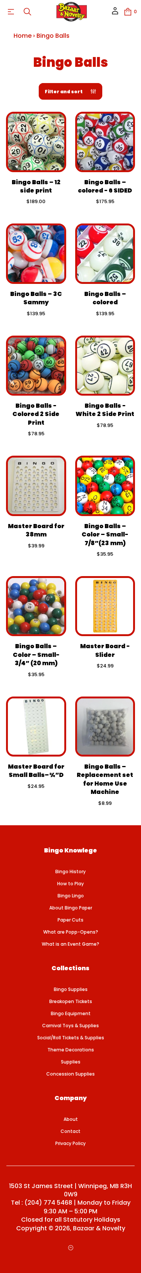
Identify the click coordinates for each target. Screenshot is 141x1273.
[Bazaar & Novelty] (71, 12)
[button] (27, 11)
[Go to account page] (115, 13)
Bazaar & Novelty (99, 1228)
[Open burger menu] (10, 11)
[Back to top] (70, 1248)
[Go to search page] (27, 11)
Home (23, 35)
